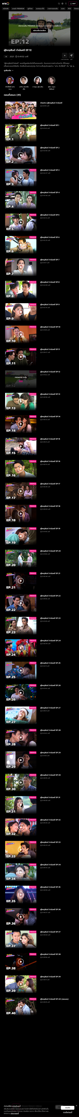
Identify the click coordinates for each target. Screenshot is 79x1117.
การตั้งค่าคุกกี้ (67, 1112)
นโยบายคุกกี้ (15, 1113)
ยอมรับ (67, 1108)
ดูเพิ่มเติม (7, 70)
